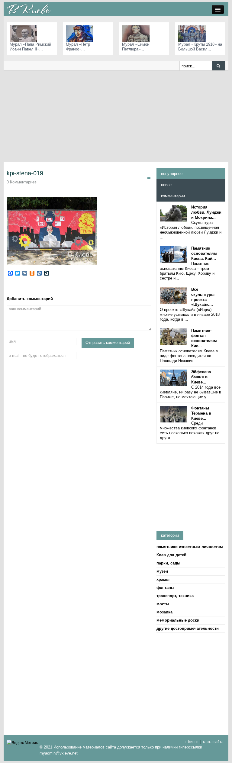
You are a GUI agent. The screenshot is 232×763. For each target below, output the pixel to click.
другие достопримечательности (187, 628)
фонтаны (165, 587)
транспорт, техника (175, 595)
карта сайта (213, 742)
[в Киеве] (29, 9)
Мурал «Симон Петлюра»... (135, 46)
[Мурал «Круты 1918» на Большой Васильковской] (193, 33)
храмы (162, 579)
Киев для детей (171, 555)
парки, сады (168, 563)
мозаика (164, 612)
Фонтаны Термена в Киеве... (201, 413)
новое (166, 185)
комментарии (173, 196)
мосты (162, 604)
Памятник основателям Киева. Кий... (204, 253)
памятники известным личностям (189, 547)
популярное (171, 173)
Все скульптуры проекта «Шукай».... (202, 297)
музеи (162, 571)
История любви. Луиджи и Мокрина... (206, 212)
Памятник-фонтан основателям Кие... (204, 338)
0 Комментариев (22, 182)
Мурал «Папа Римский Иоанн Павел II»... (30, 46)
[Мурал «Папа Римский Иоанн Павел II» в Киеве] (25, 33)
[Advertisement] (116, 116)
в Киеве (191, 742)
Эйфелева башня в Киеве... (201, 377)
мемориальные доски (177, 620)
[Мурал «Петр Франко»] (81, 33)
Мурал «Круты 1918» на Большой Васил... (200, 46)
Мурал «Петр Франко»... (78, 46)
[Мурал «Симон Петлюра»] (137, 33)
